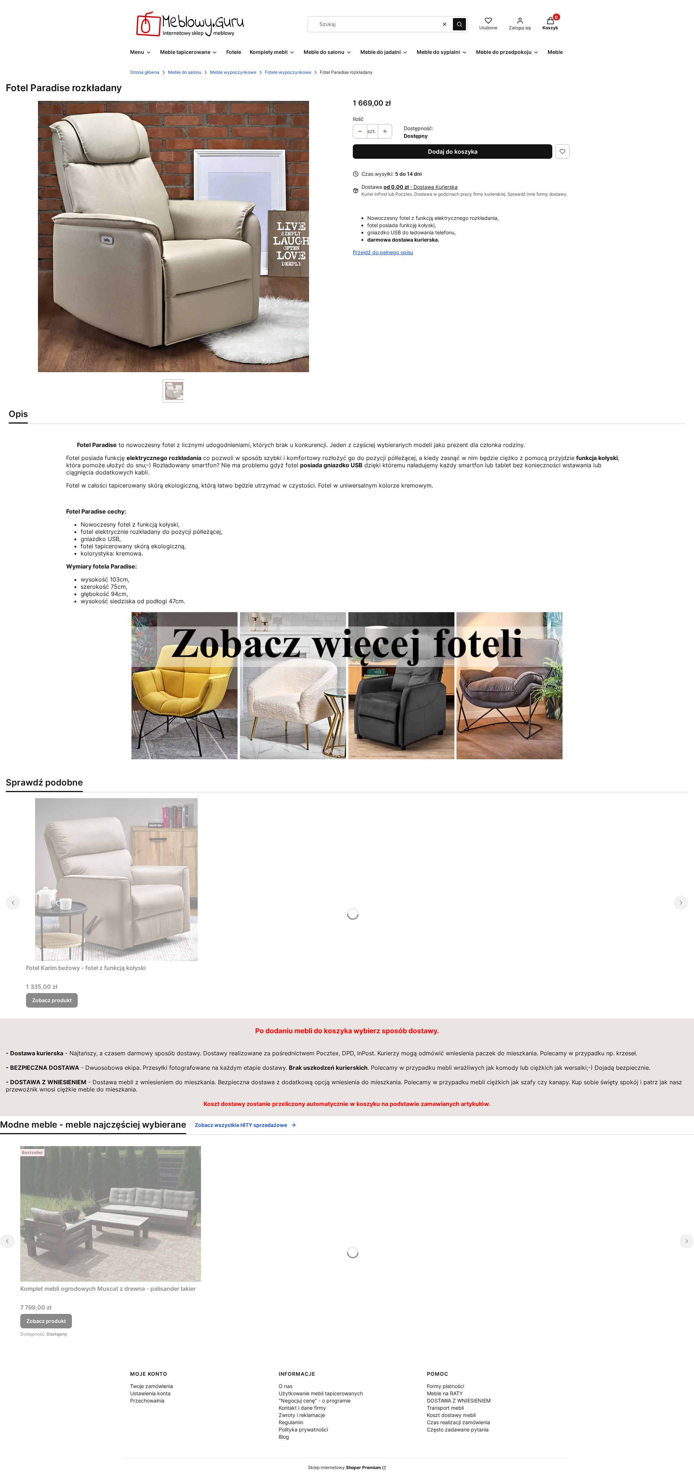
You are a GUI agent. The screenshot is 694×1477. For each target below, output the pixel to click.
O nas (285, 1386)
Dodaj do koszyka (452, 151)
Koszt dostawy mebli (451, 1415)
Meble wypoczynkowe (233, 72)
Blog (284, 1437)
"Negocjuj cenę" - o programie (315, 1400)
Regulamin (291, 1422)
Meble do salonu (184, 72)
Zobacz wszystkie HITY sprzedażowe (241, 1125)
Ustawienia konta (150, 1393)
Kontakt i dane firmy (302, 1408)
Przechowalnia (147, 1400)
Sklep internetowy (344, 1467)
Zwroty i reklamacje (302, 1415)
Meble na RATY (445, 1393)
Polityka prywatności (303, 1429)
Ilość (358, 119)
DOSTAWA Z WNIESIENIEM (458, 1400)
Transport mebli (445, 1408)
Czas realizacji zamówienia (458, 1422)
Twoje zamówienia (151, 1386)
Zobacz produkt (52, 1000)
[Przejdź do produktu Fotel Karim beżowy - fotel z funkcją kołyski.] (116, 879)
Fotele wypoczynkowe (288, 72)
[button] (459, 24)
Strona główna (144, 72)
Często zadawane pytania (458, 1429)
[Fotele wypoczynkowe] (347, 758)
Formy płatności (445, 1386)
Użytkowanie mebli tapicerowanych (321, 1393)
